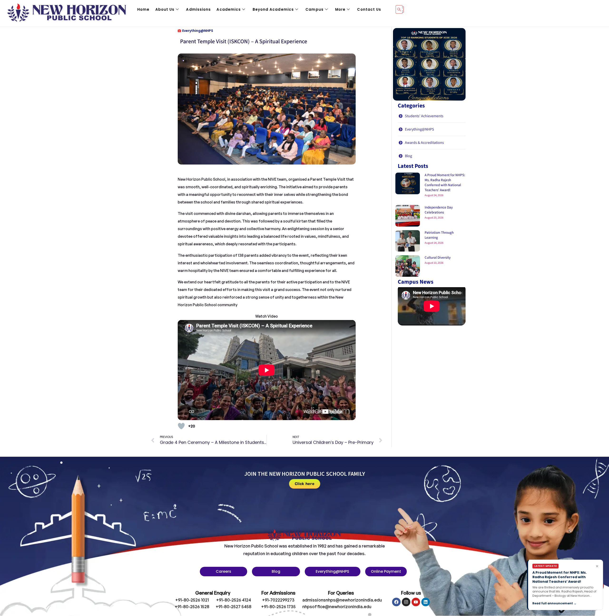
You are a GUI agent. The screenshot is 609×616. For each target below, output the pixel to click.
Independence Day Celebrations (439, 210)
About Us (165, 9)
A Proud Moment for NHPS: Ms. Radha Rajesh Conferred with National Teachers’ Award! (445, 183)
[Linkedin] (425, 602)
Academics (228, 9)
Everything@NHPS (197, 30)
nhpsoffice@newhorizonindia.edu (336, 606)
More (340, 9)
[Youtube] (416, 602)
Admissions (198, 9)
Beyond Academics (273, 9)
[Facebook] (396, 602)
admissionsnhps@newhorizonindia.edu (342, 599)
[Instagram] (406, 602)
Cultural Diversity (438, 257)
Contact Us (369, 9)
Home (143, 9)
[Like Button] (181, 426)
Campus (314, 9)
